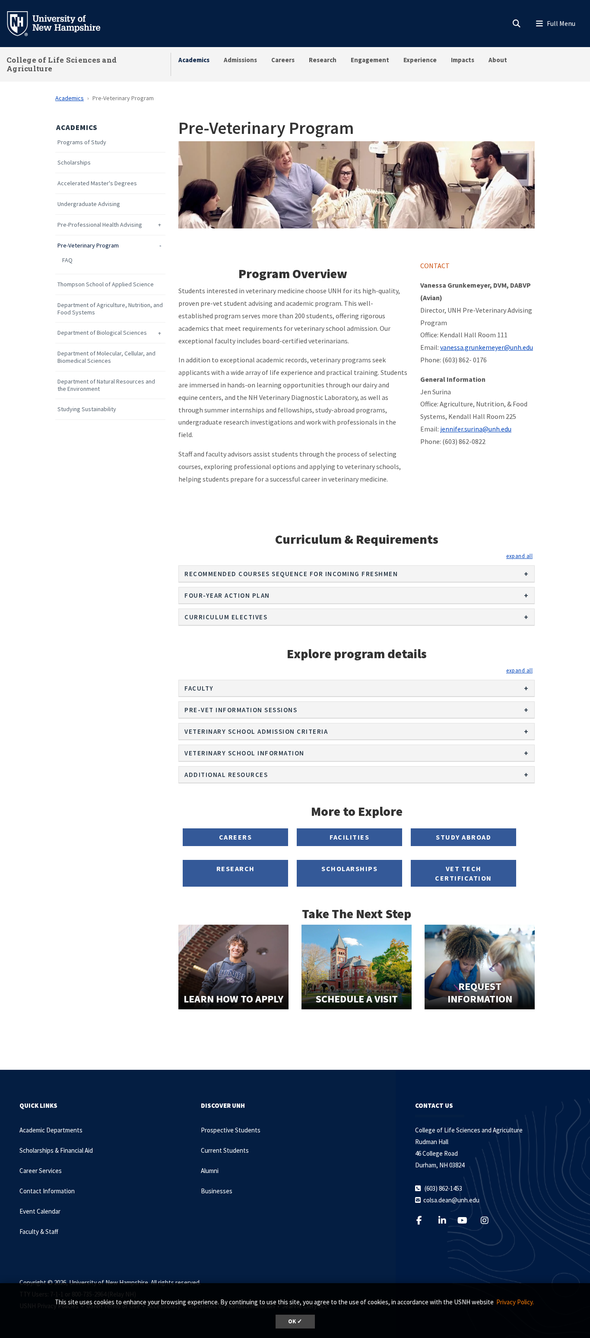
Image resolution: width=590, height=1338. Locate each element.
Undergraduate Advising (88, 204)
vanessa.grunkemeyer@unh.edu (486, 347)
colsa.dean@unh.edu (451, 1200)
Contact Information (47, 1191)
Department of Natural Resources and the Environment (106, 385)
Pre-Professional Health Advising (99, 224)
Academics (193, 60)
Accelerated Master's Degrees (97, 183)
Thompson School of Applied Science (105, 284)
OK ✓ (295, 1321)
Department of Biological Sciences (102, 332)
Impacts (462, 60)
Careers (283, 60)
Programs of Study (81, 142)
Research (322, 60)
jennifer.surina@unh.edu (475, 429)
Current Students (225, 1150)
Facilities (349, 837)
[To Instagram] (490, 1220)
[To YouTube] (467, 1220)
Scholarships (74, 162)
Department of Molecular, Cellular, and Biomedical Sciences (106, 357)
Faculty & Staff (38, 1231)
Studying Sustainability (86, 409)
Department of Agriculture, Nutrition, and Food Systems (110, 308)
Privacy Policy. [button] (515, 1302)
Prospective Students (230, 1130)
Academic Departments (50, 1130)
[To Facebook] (425, 1220)
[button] (519, 555)
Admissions (240, 60)
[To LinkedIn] (447, 1220)
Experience (420, 60)
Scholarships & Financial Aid (56, 1150)
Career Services (40, 1171)
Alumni (210, 1171)
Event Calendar (39, 1211)
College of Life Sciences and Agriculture (61, 64)
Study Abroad (463, 837)
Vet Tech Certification (463, 873)
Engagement (370, 60)
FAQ (67, 260)
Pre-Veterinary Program (88, 245)
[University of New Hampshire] (60, 23)
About (497, 60)
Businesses (216, 1191)
